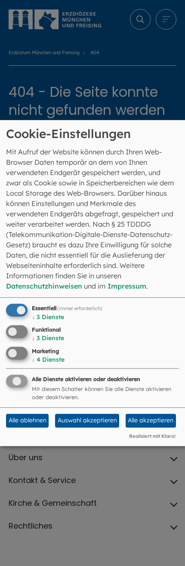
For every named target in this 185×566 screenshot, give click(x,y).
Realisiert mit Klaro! (152, 436)
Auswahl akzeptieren (87, 420)
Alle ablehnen (27, 420)
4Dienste (48, 359)
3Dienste (48, 317)
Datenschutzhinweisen (44, 286)
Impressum (127, 286)
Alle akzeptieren (150, 420)
